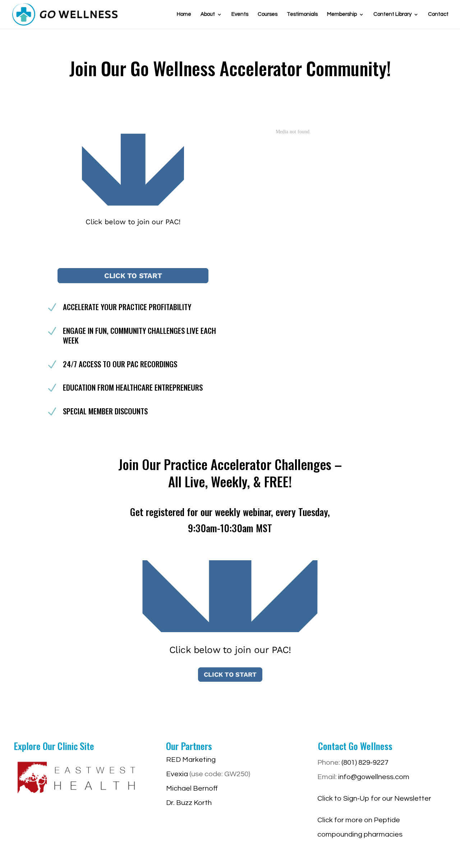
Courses (267, 14)
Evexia (177, 774)
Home (184, 14)
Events (239, 14)
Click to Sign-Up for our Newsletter (374, 798)
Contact (438, 14)
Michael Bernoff (192, 788)
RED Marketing (191, 759)
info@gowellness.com (373, 777)
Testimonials (302, 14)
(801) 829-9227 (364, 762)
